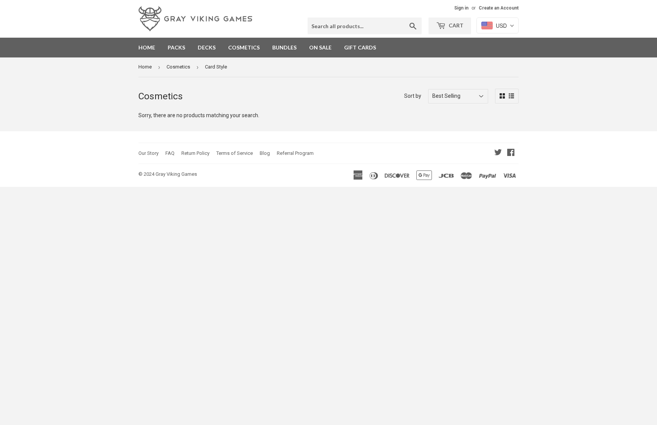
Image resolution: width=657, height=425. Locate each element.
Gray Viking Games (176, 174)
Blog (265, 153)
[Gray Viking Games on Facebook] (511, 153)
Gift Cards (360, 47)
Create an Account (499, 8)
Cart (455, 25)
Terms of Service (234, 153)
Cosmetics (244, 47)
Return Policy (195, 153)
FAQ (170, 153)
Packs (176, 47)
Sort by (412, 96)
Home (146, 47)
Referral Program (295, 153)
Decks (207, 47)
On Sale (320, 47)
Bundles (284, 47)
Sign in (461, 8)
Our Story (148, 153)
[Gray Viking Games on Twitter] (498, 153)
